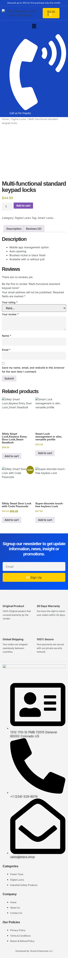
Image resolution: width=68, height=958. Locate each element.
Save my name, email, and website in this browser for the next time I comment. (33, 369)
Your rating (10, 302)
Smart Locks (45, 217)
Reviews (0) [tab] (34, 228)
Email (6, 349)
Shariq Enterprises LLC (41, 951)
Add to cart (23, 205)
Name (6, 335)
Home (5, 119)
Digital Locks (18, 119)
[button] (34, 26)
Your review (10, 314)
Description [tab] (14, 228)
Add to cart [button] (12, 456)
